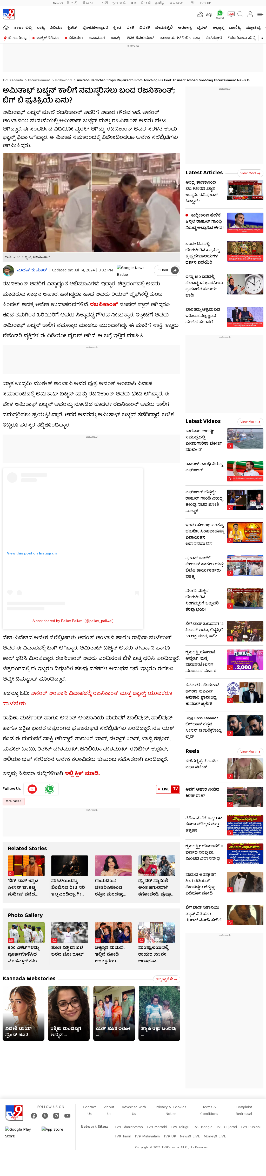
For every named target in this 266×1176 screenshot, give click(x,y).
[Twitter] (45, 1116)
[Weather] (200, 14)
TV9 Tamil (123, 1136)
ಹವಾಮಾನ (97, 38)
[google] (134, 270)
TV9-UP (205, 3)
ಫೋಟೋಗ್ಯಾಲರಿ (95, 28)
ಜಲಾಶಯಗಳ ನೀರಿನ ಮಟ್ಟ (180, 38)
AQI (209, 15)
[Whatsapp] (218, 14)
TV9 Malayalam (147, 1136)
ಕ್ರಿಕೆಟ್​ (72, 28)
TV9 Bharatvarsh (129, 1127)
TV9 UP (169, 1136)
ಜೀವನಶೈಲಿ (164, 28)
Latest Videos (203, 422)
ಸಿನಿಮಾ (56, 28)
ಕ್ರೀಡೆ (117, 28)
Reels (192, 752)
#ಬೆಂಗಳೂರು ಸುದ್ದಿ (242, 38)
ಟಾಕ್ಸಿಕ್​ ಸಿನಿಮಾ (47, 38)
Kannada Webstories (29, 979)
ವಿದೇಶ (144, 28)
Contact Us (89, 1110)
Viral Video (13, 801)
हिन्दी (72, 3)
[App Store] (57, 1133)
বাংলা (133, 3)
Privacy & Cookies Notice (171, 1110)
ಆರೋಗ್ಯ (184, 28)
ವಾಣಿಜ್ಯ (235, 28)
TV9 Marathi (157, 1127)
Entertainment (38, 80)
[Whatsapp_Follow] (49, 789)
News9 (58, 3)
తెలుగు (88, 3)
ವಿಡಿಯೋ (76, 38)
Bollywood (63, 80)
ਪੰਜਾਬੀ (146, 3)
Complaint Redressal (244, 1110)
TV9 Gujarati (226, 1127)
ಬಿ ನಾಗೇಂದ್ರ (17, 38)
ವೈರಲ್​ (202, 28)
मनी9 (191, 3)
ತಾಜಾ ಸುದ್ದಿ (23, 28)
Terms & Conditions (209, 1110)
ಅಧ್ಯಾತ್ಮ (218, 28)
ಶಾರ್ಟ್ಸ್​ (116, 38)
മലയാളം (176, 3)
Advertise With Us (134, 1110)
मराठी (103, 3)
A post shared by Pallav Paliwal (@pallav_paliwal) (73, 621)
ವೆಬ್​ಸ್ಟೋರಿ (213, 38)
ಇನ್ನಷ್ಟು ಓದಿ (164, 979)
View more (248, 173)
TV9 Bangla (202, 1127)
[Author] (8, 271)
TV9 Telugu (180, 1127)
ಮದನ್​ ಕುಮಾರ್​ (32, 271)
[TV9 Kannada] (9, 14)
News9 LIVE (190, 1136)
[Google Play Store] (21, 1133)
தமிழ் (160, 3)
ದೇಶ (130, 28)
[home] (6, 27)
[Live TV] (229, 14)
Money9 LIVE (215, 1136)
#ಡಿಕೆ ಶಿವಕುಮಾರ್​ (140, 38)
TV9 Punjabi (251, 1127)
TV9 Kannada (13, 80)
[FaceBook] (34, 1116)
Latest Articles (204, 173)
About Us (109, 1110)
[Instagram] (56, 1116)
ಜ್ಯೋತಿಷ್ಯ (253, 28)
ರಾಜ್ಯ (41, 28)
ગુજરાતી (118, 3)
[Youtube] (32, 789)
